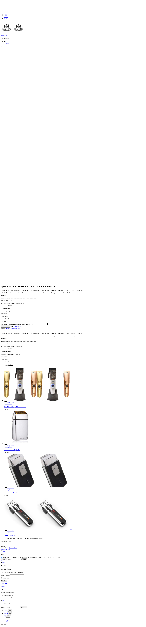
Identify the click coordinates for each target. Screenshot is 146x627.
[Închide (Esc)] (5, 624)
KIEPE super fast (9, 536)
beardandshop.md (5, 35)
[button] (31, 324)
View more (3, 561)
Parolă (5, 575)
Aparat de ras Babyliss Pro (12, 450)
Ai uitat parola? (4, 583)
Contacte (6, 17)
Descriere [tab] (6, 330)
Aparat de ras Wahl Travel (12, 493)
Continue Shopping (5, 549)
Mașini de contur (10, 328)
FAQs (5, 18)
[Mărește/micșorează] (1, 624)
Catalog (5, 15)
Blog (5, 19)
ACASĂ (6, 14)
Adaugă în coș (6, 326)
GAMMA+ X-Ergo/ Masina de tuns (15, 407)
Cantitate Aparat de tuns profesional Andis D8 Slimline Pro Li (15, 324)
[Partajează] (4, 624)
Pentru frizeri (17, 328)
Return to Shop (13, 548)
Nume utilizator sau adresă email (12, 572)
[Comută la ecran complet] (2, 624)
